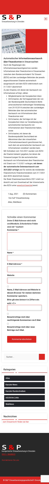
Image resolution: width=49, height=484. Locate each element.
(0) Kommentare (29, 194)
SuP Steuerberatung (20, 198)
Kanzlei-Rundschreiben (15, 391)
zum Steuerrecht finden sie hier (15, 422)
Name (10, 253)
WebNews (17, 202)
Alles (10, 202)
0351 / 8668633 (8, 454)
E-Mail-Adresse (14, 264)
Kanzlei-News (11, 385)
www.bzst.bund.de (25, 185)
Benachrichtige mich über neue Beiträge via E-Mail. (21, 328)
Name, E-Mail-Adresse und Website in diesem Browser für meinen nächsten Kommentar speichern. (24, 293)
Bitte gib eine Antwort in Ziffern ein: (23, 300)
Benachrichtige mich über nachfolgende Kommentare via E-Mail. (24, 318)
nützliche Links (12, 398)
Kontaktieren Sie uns (11, 460)
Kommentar (13, 230)
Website (10, 275)
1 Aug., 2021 (13, 194)
